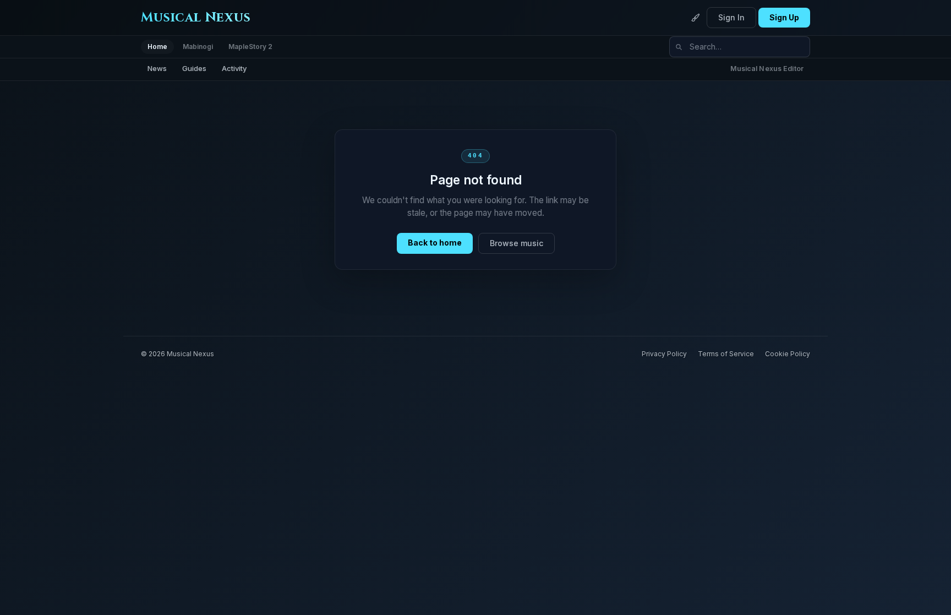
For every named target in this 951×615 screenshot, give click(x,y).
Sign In (731, 17)
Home (157, 46)
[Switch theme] (695, 17)
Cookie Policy (787, 354)
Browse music (516, 243)
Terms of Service (726, 354)
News (157, 68)
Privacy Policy (664, 354)
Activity (234, 68)
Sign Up (784, 17)
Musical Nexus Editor (767, 68)
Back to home (435, 242)
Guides (194, 68)
